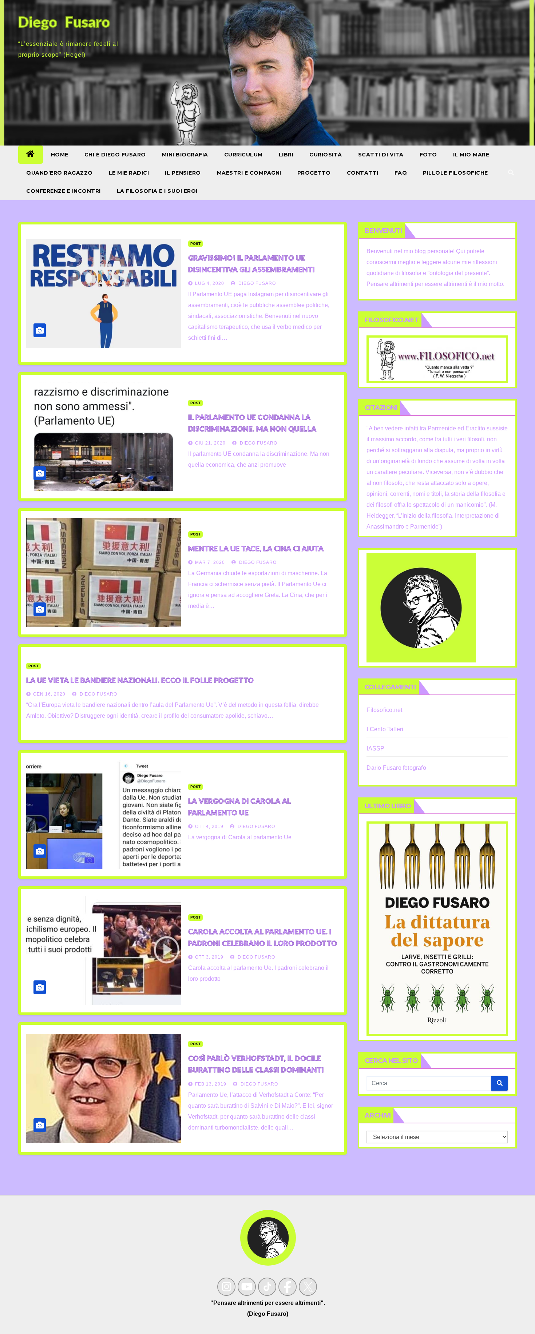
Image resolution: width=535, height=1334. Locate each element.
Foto (428, 154)
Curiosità (325, 154)
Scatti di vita (381, 154)
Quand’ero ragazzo (59, 173)
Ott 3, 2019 (209, 957)
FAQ (401, 173)
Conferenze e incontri (63, 191)
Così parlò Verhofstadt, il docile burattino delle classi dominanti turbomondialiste (256, 1070)
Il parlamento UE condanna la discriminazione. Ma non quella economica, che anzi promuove (252, 429)
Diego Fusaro (256, 283)
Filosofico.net (384, 710)
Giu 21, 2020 (210, 443)
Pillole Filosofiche (455, 173)
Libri (286, 154)
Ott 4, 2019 (209, 826)
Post (195, 244)
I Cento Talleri (384, 729)
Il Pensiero (183, 173)
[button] (511, 173)
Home (59, 154)
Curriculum (243, 154)
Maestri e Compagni (249, 173)
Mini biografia (185, 154)
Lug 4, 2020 (209, 283)
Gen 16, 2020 (49, 694)
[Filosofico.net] (437, 359)
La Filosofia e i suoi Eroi (157, 191)
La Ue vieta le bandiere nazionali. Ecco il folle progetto (140, 680)
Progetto (314, 173)
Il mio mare (471, 154)
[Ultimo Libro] (437, 928)
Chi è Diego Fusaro (115, 154)
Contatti (363, 173)
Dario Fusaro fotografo (396, 768)
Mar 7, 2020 (210, 562)
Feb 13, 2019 (210, 1084)
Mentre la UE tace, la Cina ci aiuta (256, 548)
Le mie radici (129, 173)
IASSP (375, 748)
